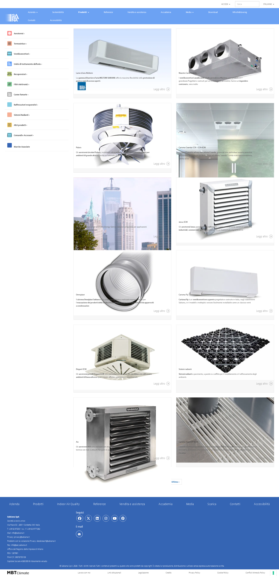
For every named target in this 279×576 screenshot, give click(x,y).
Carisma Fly (183, 294)
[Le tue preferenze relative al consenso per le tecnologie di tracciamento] (273, 573)
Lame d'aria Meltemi (84, 73)
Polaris (78, 147)
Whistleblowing (239, 12)
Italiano (268, 4)
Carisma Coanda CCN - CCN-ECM (192, 147)
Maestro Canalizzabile (188, 73)
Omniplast (80, 294)
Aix (77, 441)
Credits (168, 572)
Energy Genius (82, 222)
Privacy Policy (194, 572)
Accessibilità (56, 20)
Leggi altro (160, 89)
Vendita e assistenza (137, 12)
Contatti (31, 20)
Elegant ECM (81, 369)
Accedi (225, 4)
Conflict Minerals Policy (255, 572)
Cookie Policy (222, 572)
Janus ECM (183, 222)
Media (189, 12)
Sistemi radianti (185, 369)
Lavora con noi (84, 572)
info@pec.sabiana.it (19, 545)
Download (213, 12)
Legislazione (143, 572)
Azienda (32, 12)
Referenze (108, 12)
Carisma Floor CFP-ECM (188, 441)
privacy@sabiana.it (22, 536)
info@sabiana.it (18, 532)
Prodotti (83, 12)
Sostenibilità (58, 12)
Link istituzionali (114, 572)
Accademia (166, 12)
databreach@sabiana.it (46, 540)
